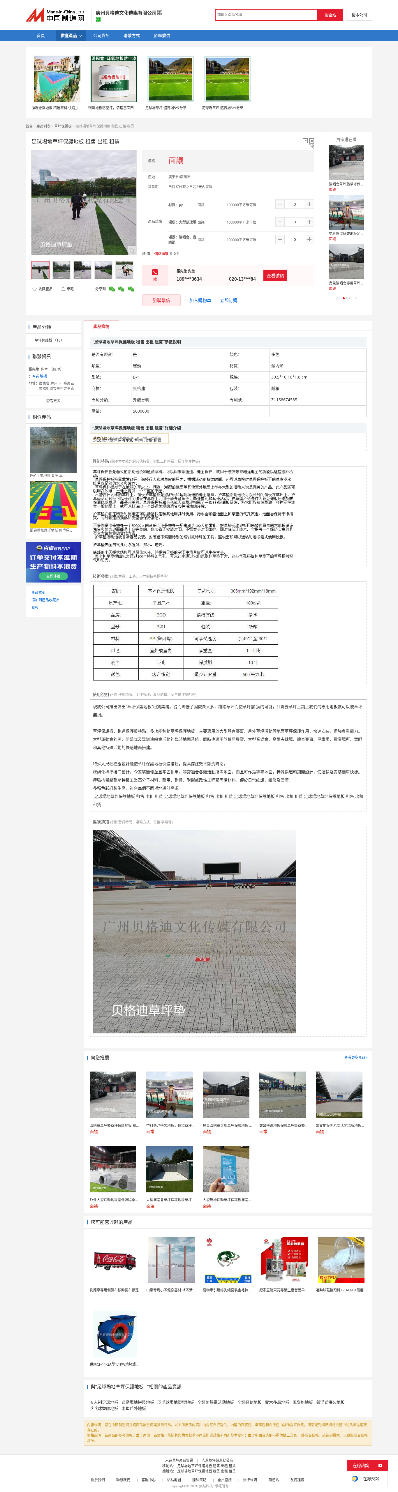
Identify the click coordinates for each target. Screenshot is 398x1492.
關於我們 (98, 1479)
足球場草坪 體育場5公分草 (165, 107)
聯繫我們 (123, 1479)
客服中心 (149, 1479)
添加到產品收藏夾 (45, 599)
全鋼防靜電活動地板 (215, 1402)
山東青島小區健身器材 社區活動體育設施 (178, 1290)
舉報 (70, 289)
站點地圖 (174, 1479)
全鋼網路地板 (249, 1402)
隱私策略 (199, 1479)
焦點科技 (206, 1486)
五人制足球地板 (104, 1402)
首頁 (29, 126)
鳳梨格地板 (303, 1402)
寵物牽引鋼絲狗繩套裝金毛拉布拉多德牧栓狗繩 (239, 1290)
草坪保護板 (63, 126)
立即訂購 (228, 300)
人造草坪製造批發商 (217, 1460)
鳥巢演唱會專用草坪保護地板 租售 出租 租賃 (363, 283)
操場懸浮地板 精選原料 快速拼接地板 (60, 107)
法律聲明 (250, 1479)
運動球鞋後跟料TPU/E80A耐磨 (340, 1290)
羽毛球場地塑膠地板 (175, 1402)
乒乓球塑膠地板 (104, 1408)
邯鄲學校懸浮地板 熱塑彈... (51, 530)
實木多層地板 (277, 1402)
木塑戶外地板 (133, 1408)
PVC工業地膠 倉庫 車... (47, 475)
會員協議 (225, 1479)
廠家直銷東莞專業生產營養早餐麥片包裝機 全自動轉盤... (303, 1290)
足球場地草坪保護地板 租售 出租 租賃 (206, 1465)
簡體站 (273, 1479)
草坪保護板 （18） (49, 340)
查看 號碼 (39, 376)
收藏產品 (45, 289)
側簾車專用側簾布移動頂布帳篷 (114, 1290)
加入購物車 (200, 300)
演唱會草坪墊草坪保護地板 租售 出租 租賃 (362, 184)
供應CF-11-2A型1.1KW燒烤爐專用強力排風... (124, 1364)
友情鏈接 (297, 1479)
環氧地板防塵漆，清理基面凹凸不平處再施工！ (125, 107)
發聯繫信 (161, 300)
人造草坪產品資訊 (179, 1460)
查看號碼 (275, 275)
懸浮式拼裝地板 (330, 1402)
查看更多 (53, 400)
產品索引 (38, 592)
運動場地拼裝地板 (137, 1402)
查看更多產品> (355, 1057)
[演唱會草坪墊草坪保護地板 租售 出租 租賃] (346, 162)
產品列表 (43, 126)
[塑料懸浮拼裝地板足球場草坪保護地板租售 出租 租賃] (346, 212)
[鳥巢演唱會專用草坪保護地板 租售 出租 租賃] (346, 261)
